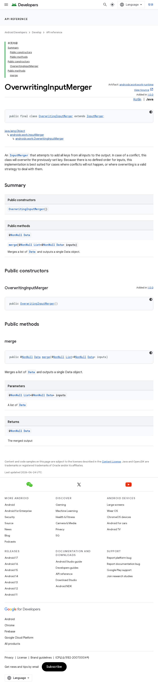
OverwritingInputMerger (56, 116)
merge (13, 245)
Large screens (115, 504)
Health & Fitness (65, 517)
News (8, 529)
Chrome (9, 625)
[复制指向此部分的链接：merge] (20, 341)
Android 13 (11, 582)
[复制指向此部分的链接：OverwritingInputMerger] (52, 288)
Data (27, 235)
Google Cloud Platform (19, 637)
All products (12, 643)
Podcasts (10, 541)
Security (10, 517)
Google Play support (119, 570)
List (37, 245)
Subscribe (54, 667)
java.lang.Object (15, 131)
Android (10, 504)
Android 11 (11, 594)
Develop (36, 32)
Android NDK (64, 586)
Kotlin (137, 99)
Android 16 (11, 564)
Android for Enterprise (18, 511)
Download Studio (66, 580)
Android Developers (16, 32)
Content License (111, 461)
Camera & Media (66, 523)
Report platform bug (119, 557)
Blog (7, 535)
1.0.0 (150, 94)
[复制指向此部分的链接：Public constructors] (52, 271)
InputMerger (95, 116)
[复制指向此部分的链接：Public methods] (43, 324)
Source (9, 523)
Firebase (10, 631)
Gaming (61, 504)
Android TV (114, 529)
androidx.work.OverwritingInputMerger (39, 138)
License (22, 657)
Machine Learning (67, 511)
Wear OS (112, 511)
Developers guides (67, 567)
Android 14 (11, 576)
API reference (16, 19)
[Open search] (105, 4)
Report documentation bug (123, 564)
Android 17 (11, 557)
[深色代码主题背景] (151, 112)
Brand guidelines (41, 657)
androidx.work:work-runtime (136, 84)
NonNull (16, 235)
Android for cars (117, 523)
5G (58, 535)
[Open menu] (6, 4)
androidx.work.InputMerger (27, 135)
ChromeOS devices (119, 517)
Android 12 (11, 588)
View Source (141, 90)
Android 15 (11, 570)
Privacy (60, 529)
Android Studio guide (69, 561)
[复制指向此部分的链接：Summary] (29, 185)
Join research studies (120, 576)
